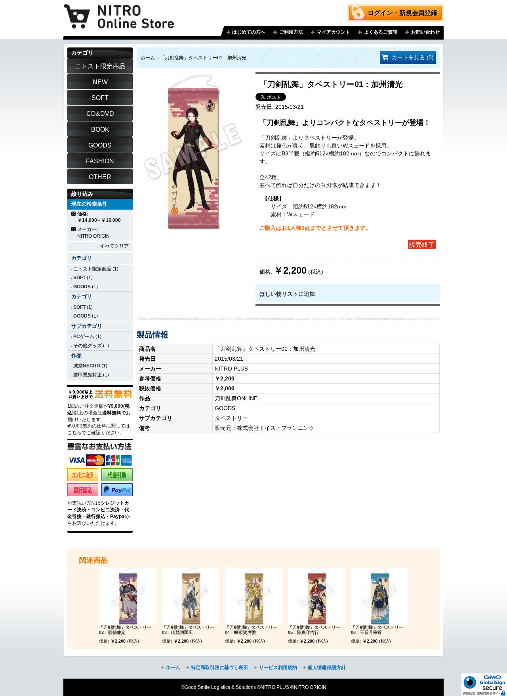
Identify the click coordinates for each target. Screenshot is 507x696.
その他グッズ (87, 345)
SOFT (79, 277)
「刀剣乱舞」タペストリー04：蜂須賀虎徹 (251, 630)
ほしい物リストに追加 (287, 294)
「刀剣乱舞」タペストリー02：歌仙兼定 (125, 630)
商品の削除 (73, 214)
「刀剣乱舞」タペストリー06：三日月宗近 (377, 630)
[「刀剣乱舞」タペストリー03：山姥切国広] (190, 596)
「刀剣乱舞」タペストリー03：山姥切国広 (188, 630)
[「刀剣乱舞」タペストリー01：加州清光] (193, 76)
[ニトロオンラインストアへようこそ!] (118, 11)
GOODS (82, 286)
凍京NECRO (86, 366)
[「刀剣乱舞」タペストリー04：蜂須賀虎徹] (253, 596)
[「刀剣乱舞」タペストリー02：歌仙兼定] (127, 596)
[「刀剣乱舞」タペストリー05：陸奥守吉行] (316, 596)
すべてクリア (114, 246)
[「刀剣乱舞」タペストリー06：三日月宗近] (379, 596)
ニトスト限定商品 (92, 269)
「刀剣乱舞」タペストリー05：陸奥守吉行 (314, 630)
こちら (74, 432)
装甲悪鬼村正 (87, 375)
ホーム (148, 58)
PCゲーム (83, 336)
